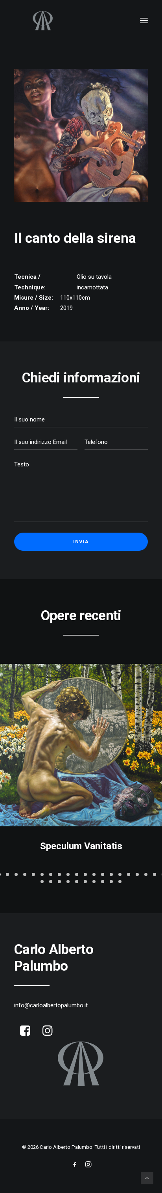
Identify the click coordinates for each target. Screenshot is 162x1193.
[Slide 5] (33, 874)
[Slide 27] (94, 882)
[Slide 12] (94, 874)
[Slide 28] (102, 882)
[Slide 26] (85, 882)
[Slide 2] (7, 874)
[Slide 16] (128, 874)
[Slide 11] (85, 874)
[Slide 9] (68, 874)
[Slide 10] (76, 874)
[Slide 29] (111, 882)
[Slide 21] (42, 882)
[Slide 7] (50, 874)
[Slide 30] (120, 882)
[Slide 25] (76, 882)
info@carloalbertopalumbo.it (51, 1005)
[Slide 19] (154, 874)
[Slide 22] (50, 882)
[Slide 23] (59, 882)
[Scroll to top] (147, 1177)
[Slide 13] (102, 874)
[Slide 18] (146, 874)
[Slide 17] (137, 874)
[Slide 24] (68, 882)
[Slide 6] (42, 874)
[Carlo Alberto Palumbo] (81, 20)
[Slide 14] (111, 874)
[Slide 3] (16, 874)
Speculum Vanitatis (81, 846)
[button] (144, 20)
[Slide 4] (24, 874)
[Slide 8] (59, 874)
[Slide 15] (120, 874)
